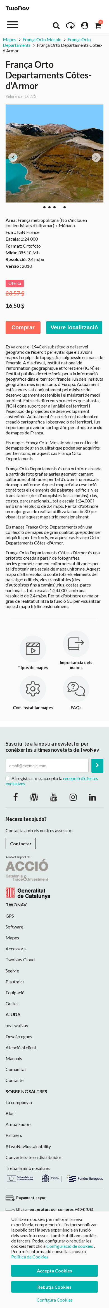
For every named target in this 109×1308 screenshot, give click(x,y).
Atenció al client (21, 1047)
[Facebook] (15, 797)
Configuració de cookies (69, 1246)
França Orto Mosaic (42, 39)
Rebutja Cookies (54, 1287)
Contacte (14, 1080)
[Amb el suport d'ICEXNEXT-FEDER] (54, 1177)
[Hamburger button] (12, 24)
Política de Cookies (29, 1256)
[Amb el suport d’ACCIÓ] (28, 878)
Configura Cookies (55, 1299)
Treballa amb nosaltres (28, 1168)
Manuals (14, 1058)
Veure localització (74, 327)
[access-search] (56, 27)
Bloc (10, 1113)
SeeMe (12, 970)
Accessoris (16, 948)
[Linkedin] (92, 797)
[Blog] (34, 797)
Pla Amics (15, 981)
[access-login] (84, 27)
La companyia (19, 1102)
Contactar (21, 843)
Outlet (12, 1003)
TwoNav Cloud (20, 959)
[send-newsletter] (97, 766)
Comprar (23, 327)
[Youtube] (54, 797)
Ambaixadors (19, 1124)
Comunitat (16, 1069)
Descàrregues (19, 1036)
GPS (10, 915)
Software (14, 926)
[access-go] (70, 27)
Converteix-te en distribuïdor (33, 1157)
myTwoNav (17, 1025)
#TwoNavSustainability (28, 1146)
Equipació (15, 992)
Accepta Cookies (54, 1270)
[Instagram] (73, 797)
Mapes (9, 39)
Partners (14, 1135)
